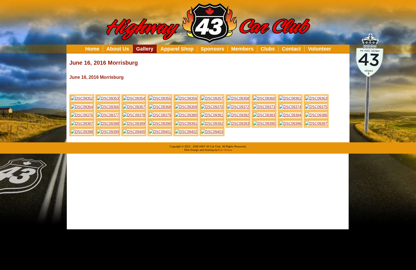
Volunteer (319, 49)
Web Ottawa (224, 150)
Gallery (144, 49)
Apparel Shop (177, 49)
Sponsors (212, 49)
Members (242, 49)
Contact (291, 49)
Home (92, 49)
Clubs (268, 49)
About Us (117, 49)
